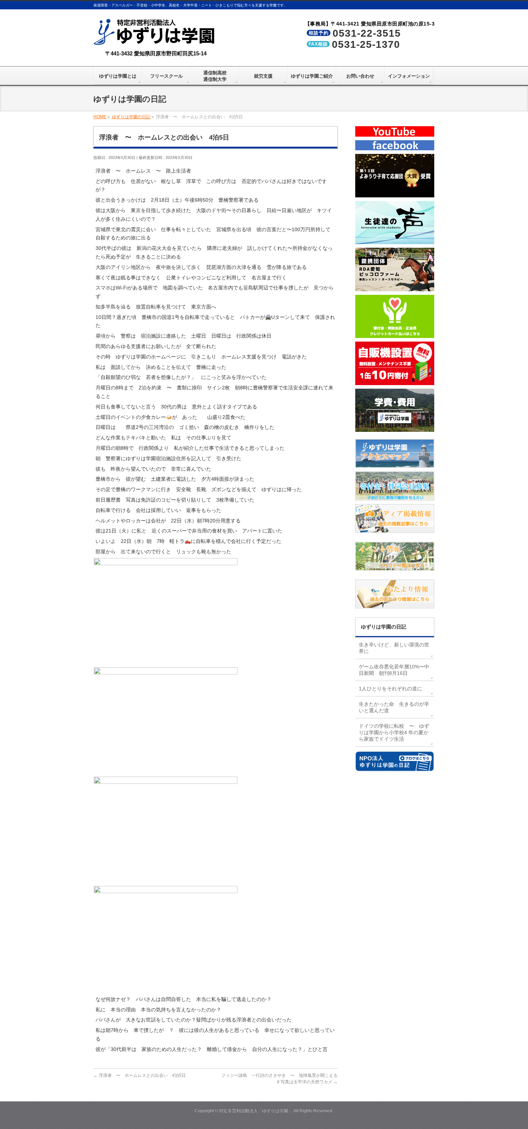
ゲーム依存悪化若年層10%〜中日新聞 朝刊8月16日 (394, 670)
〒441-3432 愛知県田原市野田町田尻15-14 (156, 53)
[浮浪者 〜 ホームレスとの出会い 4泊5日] (165, 661)
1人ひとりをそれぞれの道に (390, 688)
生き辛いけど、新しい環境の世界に (394, 648)
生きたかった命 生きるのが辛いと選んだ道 (394, 707)
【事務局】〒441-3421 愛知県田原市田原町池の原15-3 (370, 24)
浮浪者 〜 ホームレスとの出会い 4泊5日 (139, 1075)
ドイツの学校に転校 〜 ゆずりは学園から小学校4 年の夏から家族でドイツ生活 (394, 732)
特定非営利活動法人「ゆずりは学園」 (255, 1110)
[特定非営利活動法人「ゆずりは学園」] (155, 40)
